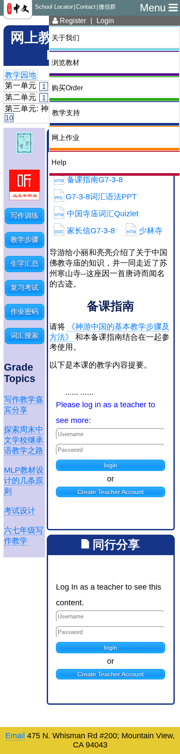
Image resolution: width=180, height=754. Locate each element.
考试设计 (19, 510)
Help (59, 162)
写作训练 (24, 215)
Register (72, 20)
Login (105, 20)
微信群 (107, 7)
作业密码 (24, 311)
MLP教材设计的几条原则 (24, 480)
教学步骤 (24, 239)
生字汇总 (24, 263)
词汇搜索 (24, 335)
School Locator (54, 7)
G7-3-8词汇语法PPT (96, 196)
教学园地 (20, 75)
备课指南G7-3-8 (89, 179)
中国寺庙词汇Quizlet (96, 213)
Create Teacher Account (110, 491)
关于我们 (66, 37)
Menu (154, 8)
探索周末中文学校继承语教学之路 (23, 440)
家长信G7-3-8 (85, 230)
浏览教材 (66, 62)
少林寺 (145, 230)
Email (15, 735)
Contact (86, 7)
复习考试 (24, 287)
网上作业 (66, 137)
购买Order (67, 88)
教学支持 (66, 112)
